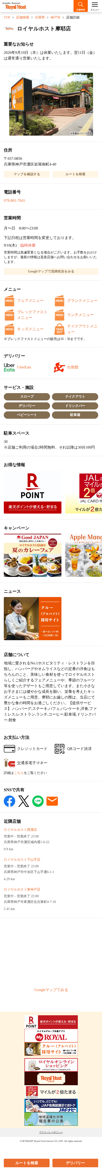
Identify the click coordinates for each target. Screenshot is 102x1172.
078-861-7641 (14, 200)
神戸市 (55, 17)
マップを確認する (27, 174)
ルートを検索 (26, 1163)
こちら (19, 773)
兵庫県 (40, 17)
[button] (51, 104)
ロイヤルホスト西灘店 (20, 830)
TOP (7, 17)
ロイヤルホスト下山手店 (22, 859)
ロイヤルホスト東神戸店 (22, 889)
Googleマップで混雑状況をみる (51, 271)
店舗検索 (22, 17)
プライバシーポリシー (51, 1132)
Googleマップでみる (51, 990)
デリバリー (75, 1163)
